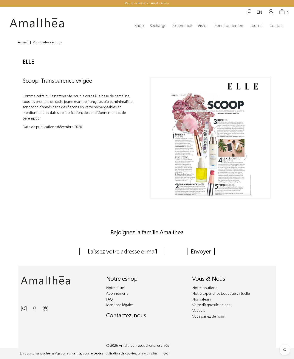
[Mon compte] (271, 13)
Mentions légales (119, 304)
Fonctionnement (230, 25)
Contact (276, 25)
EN (259, 11)
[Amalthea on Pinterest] (45, 310)
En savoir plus (147, 353)
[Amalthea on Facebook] (35, 310)
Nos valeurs (201, 299)
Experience (182, 25)
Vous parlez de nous (208, 316)
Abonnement (117, 293)
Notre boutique (204, 287)
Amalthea (127, 345)
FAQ (109, 299)
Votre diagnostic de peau (212, 304)
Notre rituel (115, 287)
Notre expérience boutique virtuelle (221, 293)
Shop (139, 25)
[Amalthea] (45, 22)
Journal (257, 25)
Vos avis (198, 310)
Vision (203, 25)
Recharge (157, 25)
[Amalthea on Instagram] (24, 310)
